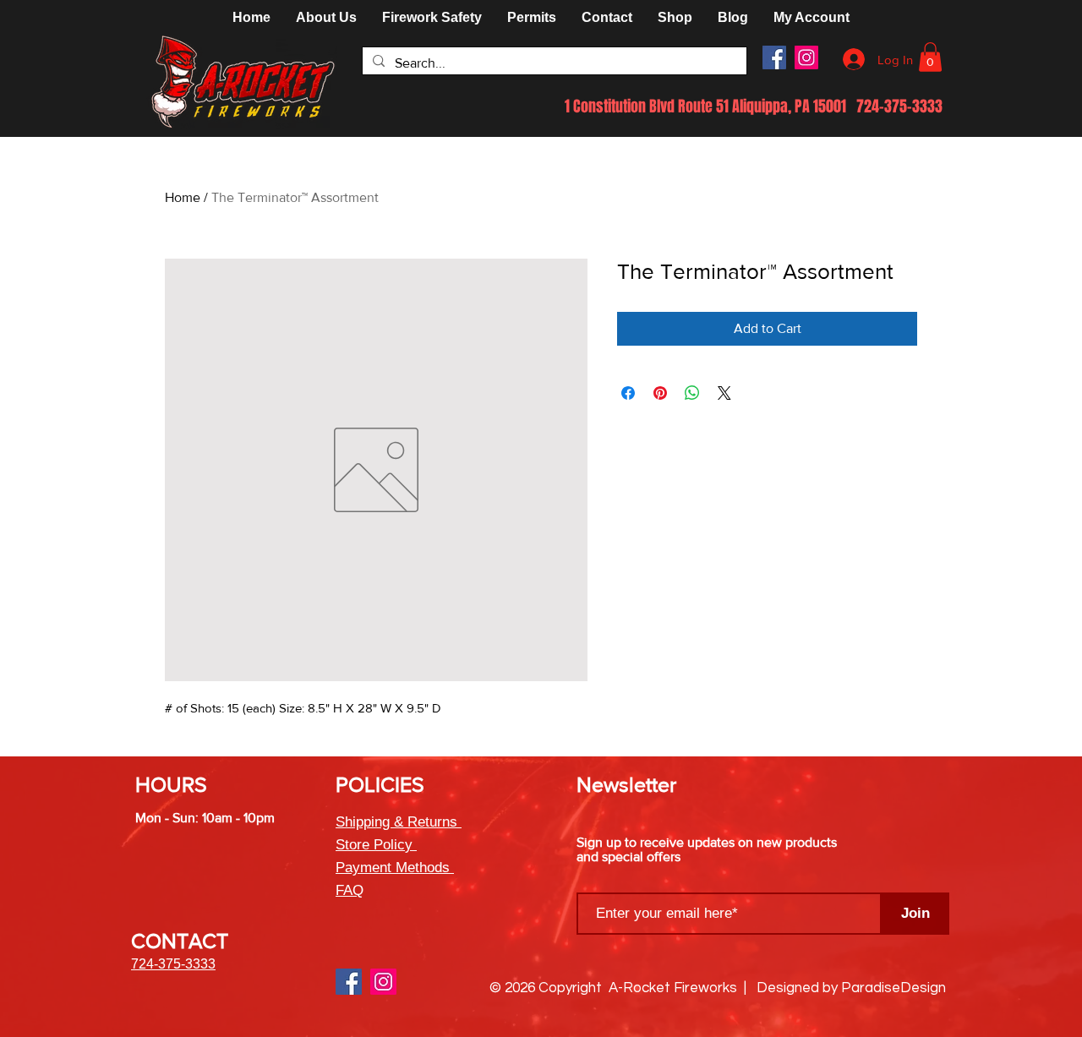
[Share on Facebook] (628, 393)
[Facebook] (774, 57)
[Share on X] (724, 393)
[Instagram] (806, 57)
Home (182, 197)
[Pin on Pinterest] (660, 393)
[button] (675, 18)
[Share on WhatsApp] (692, 393)
